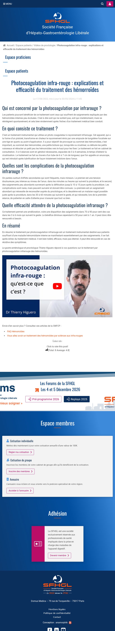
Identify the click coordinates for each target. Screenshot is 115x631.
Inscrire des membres (19, 471)
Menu (8, 4)
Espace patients (24, 45)
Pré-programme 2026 (45, 399)
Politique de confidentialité (57, 612)
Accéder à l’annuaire (19, 490)
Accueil (10, 45)
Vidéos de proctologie (44, 45)
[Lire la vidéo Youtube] (57, 286)
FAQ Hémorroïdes (15, 331)
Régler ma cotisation (19, 452)
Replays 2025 (79, 399)
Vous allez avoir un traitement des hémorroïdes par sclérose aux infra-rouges (45, 335)
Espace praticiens (18, 57)
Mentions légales (57, 609)
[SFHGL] (57, 18)
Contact (57, 616)
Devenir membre (58, 555)
